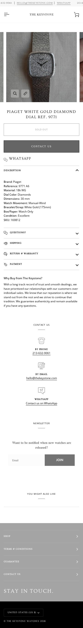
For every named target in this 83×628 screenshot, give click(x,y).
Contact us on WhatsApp (41, 403)
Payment (15, 264)
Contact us (41, 146)
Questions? (17, 232)
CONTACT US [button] (12, 574)
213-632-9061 (41, 353)
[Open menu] (11, 14)
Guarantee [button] (11, 561)
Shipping (15, 243)
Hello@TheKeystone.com (35, 3)
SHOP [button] (7, 536)
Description (12, 170)
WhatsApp (63, 3)
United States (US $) (22, 612)
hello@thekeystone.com (41, 378)
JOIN (59, 460)
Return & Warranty (23, 253)
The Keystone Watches (23, 621)
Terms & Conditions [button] (18, 549)
